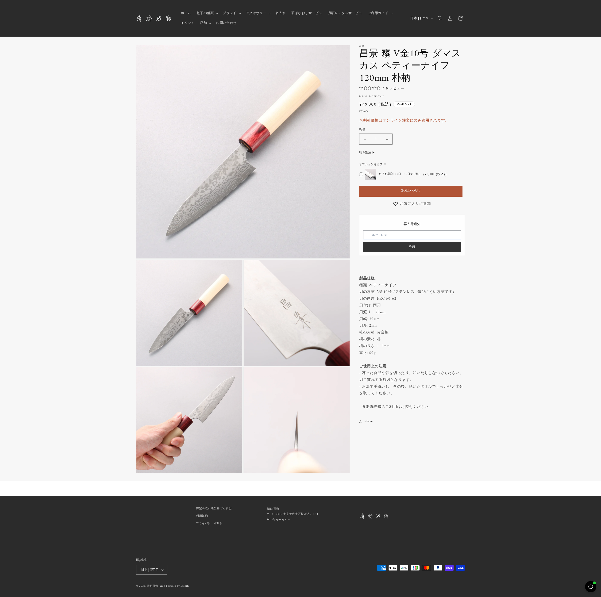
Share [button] (369, 421)
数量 (362, 130)
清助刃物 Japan (156, 586)
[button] (207, 13)
